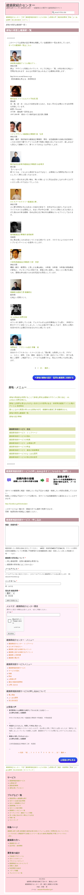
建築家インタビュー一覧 (17, 810)
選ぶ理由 (12, 695)
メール (9, 612)
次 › (41, 368)
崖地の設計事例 (15, 416)
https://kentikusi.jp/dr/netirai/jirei (16, 503)
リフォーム (41, 831)
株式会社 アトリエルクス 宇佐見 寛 (24, 98)
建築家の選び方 (14, 658)
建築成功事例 (14, 785)
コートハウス (61, 833)
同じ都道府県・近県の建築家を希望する (23, 561)
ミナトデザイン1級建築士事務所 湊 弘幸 (26, 134)
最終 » (47, 368)
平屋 (54, 833)
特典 (10, 673)
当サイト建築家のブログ (17, 803)
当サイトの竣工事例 (16, 808)
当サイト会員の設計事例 (17, 801)
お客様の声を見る (67, 760)
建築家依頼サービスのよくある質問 (23, 453)
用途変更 (49, 833)
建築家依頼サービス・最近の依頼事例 (24, 450)
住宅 (47, 831)
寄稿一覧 (12, 818)
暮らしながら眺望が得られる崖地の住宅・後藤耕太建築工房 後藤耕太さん (38, 409)
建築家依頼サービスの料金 (19, 446)
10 (49, 752)
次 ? (58, 752)
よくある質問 (13, 698)
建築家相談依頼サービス (17, 668)
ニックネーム (11, 581)
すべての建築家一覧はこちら (20, 45)
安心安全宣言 (16, 20)
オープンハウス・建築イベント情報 (21, 813)
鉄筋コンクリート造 (32, 833)
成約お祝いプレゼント (17, 788)
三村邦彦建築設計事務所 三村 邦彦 (24, 262)
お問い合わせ (13, 685)
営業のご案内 (14, 866)
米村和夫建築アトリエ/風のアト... (23, 63)
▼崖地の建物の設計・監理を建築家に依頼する (54, 378)
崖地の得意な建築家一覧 (19, 413)
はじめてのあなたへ (15, 646)
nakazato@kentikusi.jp (45, 889)
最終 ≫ (63, 752)
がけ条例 (43, 833)
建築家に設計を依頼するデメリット (21, 652)
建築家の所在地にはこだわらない (20, 564)
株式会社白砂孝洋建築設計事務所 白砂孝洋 (27, 164)
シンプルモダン (13, 833)
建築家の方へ (14, 843)
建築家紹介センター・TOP (15, 17)
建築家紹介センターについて (19, 863)
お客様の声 (52, 17)
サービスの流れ (14, 671)
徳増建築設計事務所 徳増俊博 (21, 234)
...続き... (10, 836)
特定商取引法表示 (15, 868)
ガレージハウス (63, 831)
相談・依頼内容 (12, 524)
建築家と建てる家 (13, 831)
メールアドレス (12, 568)
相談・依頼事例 (63, 767)
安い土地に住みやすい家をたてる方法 (22, 815)
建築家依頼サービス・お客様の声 (22, 443)
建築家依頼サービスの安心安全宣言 (23, 457)
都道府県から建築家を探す (18, 798)
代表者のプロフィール (17, 856)
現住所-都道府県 (12, 590)
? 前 (26, 752)
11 (52, 752)
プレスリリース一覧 (16, 873)
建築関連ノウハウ (15, 806)
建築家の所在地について (15, 558)
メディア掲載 (14, 871)
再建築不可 (22, 833)
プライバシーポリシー (17, 861)
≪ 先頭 (20, 752)
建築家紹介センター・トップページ (21, 643)
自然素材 (23, 831)
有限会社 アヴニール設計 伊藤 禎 (24, 347)
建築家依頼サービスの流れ (19, 436)
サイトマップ (28, 770)
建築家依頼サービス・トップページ (23, 432)
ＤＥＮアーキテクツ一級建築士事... (24, 202)
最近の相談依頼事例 (15, 682)
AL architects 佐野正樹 (18, 317)
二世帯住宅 (53, 831)
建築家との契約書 (15, 655)
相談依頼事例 (62, 17)
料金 (69, 17)
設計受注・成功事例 (16, 846)
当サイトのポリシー (16, 859)
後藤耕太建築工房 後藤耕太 (21, 292)
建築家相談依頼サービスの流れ (36, 17)
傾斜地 (28, 831)
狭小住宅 (34, 831)
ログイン (25, 20)
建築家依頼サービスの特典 (19, 439)
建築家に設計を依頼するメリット (20, 649)
